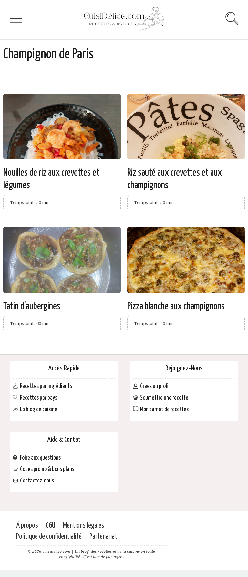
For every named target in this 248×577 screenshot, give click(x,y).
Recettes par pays (38, 398)
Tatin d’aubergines (31, 306)
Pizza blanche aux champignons (176, 306)
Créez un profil (155, 386)
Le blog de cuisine (38, 409)
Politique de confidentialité (49, 536)
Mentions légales (83, 525)
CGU (50, 525)
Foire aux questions (40, 458)
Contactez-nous (37, 481)
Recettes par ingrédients (46, 386)
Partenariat (103, 536)
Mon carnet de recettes (164, 409)
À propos (27, 525)
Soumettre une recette (164, 398)
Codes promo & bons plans (47, 469)
